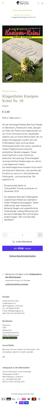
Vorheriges (17, 10)
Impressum (6, 325)
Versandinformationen (10, 333)
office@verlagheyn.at (15, 311)
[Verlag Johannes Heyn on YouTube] (3, 357)
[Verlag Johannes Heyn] (22, 3)
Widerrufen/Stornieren (10, 335)
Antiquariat (27, 15)
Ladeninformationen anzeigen (16, 284)
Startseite (17, 15)
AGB (4, 328)
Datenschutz (7, 330)
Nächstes (28, 10)
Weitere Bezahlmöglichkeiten (22, 256)
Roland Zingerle (9, 91)
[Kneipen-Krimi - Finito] (22, 53)
